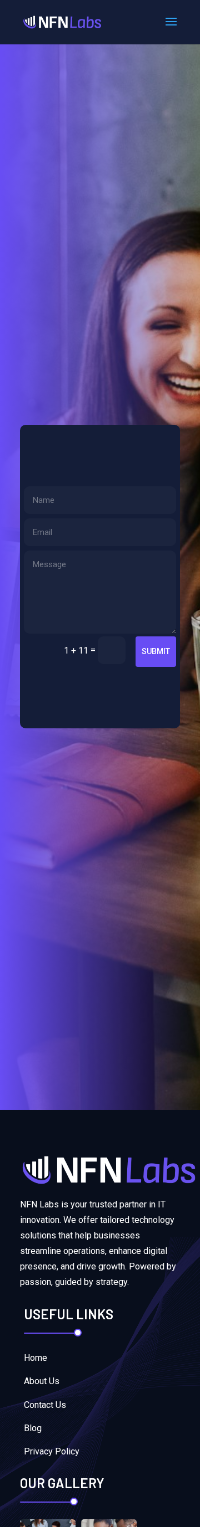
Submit (156, 651)
